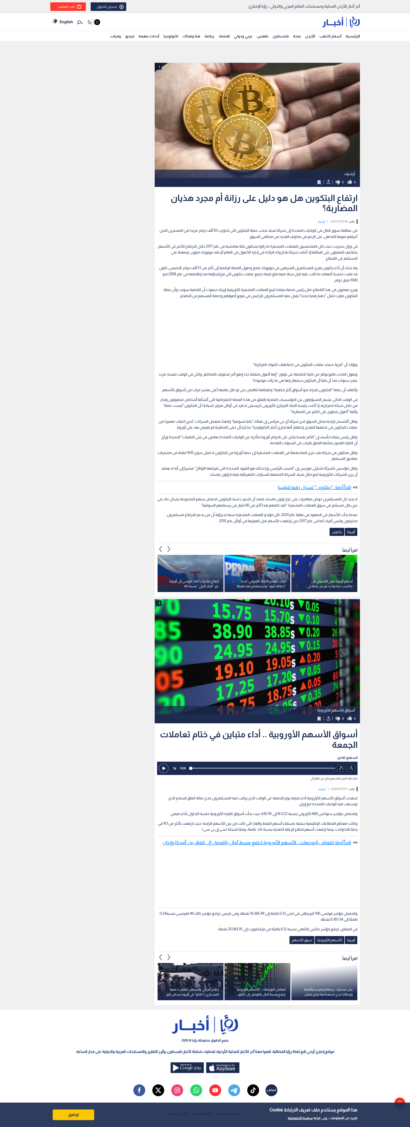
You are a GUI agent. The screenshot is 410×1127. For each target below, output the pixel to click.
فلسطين (281, 36)
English (66, 22)
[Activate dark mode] (93, 22)
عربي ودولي (243, 36)
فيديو (129, 36)
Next (161, 549)
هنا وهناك (191, 36)
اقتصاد (224, 36)
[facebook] (139, 1090)
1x (174, 768)
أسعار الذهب (330, 36)
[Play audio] (163, 768)
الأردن (310, 36)
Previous (169, 549)
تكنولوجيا (170, 36)
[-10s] (340, 768)
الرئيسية (353, 36)
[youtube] (215, 1090)
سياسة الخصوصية (300, 1118)
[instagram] (177, 1090)
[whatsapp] (196, 1090)
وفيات (115, 36)
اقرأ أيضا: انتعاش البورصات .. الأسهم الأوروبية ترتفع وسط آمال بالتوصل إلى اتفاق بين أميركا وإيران (257, 842)
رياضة (209, 36)
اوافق (73, 1114)
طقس (262, 36)
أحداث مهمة (149, 36)
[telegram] (234, 1090)
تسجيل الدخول (107, 7)
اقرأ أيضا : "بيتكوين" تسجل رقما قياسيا (314, 487)
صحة (297, 36)
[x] (158, 1090)
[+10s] (351, 768)
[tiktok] (253, 1090)
